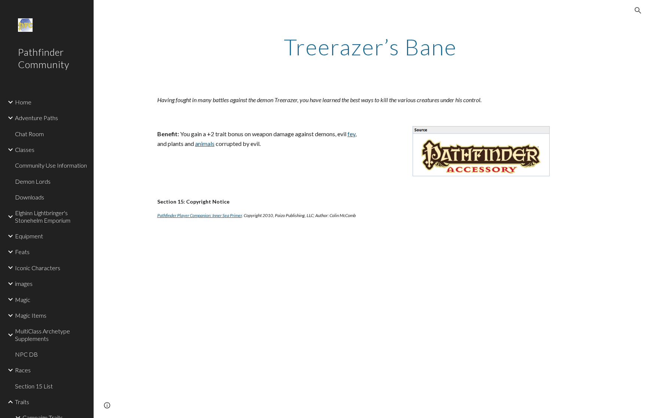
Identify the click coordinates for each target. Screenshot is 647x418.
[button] (638, 10)
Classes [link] (24, 149)
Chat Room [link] (29, 133)
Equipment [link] (29, 235)
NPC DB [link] (26, 354)
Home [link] (23, 102)
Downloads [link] (29, 197)
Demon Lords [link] (33, 181)
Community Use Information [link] (51, 165)
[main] (370, 46)
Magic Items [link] (30, 315)
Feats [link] (22, 251)
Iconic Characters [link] (37, 267)
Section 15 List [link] (34, 386)
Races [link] (23, 369)
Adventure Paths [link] (36, 117)
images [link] (24, 283)
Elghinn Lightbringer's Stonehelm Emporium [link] (42, 216)
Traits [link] (22, 401)
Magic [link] (22, 299)
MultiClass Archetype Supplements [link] (42, 334)
